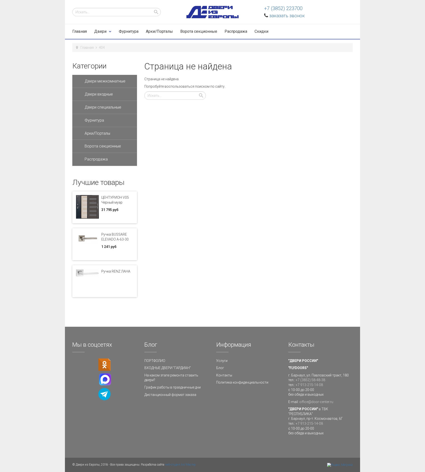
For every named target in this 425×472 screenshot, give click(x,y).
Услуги (222, 361)
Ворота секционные (198, 31)
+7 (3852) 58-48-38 (310, 380)
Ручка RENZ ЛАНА (115, 271)
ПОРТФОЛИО (154, 361)
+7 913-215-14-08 (309, 385)
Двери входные (99, 94)
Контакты (224, 375)
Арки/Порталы (159, 31)
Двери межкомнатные (105, 81)
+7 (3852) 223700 (283, 8)
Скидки (261, 31)
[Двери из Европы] (212, 12)
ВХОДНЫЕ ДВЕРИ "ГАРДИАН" (167, 368)
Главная (79, 31)
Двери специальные (103, 107)
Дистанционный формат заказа (170, 395)
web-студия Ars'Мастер (180, 464)
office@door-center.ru (316, 402)
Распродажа (236, 31)
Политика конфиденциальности (242, 382)
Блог (220, 368)
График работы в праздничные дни (172, 387)
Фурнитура (128, 31)
